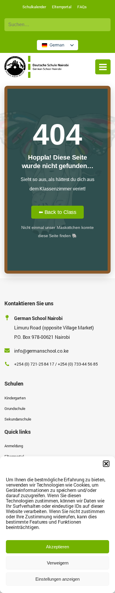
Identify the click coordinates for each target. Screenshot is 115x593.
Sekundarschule (17, 419)
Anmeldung (13, 445)
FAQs (82, 6)
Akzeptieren (57, 546)
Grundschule (14, 408)
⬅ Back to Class (58, 212)
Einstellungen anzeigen (57, 579)
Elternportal (61, 6)
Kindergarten (15, 398)
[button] (106, 464)
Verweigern (57, 562)
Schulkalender (34, 6)
